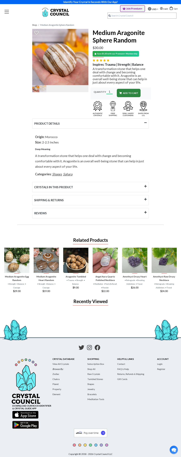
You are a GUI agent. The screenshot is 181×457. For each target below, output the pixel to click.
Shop (34, 25)
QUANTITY (100, 91)
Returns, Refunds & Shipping (130, 374)
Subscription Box (95, 364)
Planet (55, 384)
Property (56, 389)
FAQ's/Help (123, 369)
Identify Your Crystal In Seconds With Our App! (90, 2)
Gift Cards (122, 379)
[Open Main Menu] (6, 11)
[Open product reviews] (101, 60)
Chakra (56, 379)
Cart (175, 9)
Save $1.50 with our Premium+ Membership (117, 53)
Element (56, 394)
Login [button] (165, 9)
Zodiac (55, 374)
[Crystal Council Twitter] (83, 348)
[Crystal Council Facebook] (99, 348)
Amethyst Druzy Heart (135, 276)
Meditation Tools (95, 399)
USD (154, 9)
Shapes (90, 384)
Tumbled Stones (95, 379)
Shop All (91, 369)
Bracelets (92, 394)
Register (161, 369)
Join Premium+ (134, 8)
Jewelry (91, 389)
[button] (174, 450)
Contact (121, 364)
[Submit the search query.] (109, 15)
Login (159, 364)
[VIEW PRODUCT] (16, 260)
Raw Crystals (93, 374)
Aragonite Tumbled (76, 276)
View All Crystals (60, 364)
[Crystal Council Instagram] (90, 348)
